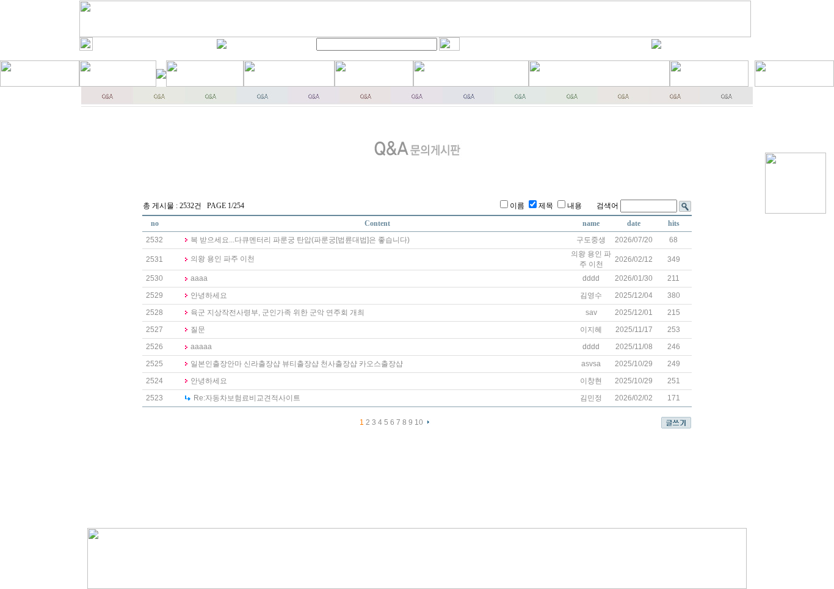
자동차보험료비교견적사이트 (247, 398)
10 (419, 422)
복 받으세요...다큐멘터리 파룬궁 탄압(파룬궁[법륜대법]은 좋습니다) (300, 240)
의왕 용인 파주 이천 (222, 259)
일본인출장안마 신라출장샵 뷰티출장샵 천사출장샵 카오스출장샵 (296, 364)
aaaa (199, 278)
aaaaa (201, 346)
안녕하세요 (208, 295)
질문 (197, 329)
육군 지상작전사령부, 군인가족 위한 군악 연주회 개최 (277, 312)
